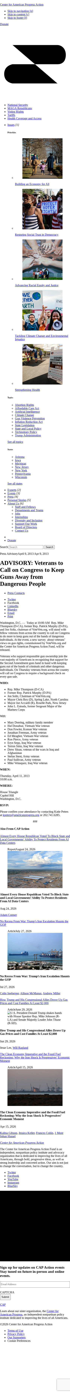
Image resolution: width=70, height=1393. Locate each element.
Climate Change (24, 415)
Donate (4, 24)
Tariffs (11, 115)
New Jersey (22, 467)
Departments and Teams (29, 510)
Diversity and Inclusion (28, 520)
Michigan (20, 463)
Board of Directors (26, 527)
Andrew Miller (51, 993)
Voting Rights (15, 111)
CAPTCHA (7, 1292)
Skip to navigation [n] (20, 11)
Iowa (18, 460)
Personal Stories (16, 500)
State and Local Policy (28, 428)
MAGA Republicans (19, 108)
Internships (21, 517)
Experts (11, 490)
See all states (14, 483)
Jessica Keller (27, 1133)
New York (21, 470)
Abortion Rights (24, 405)
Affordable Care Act (27, 408)
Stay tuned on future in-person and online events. (32, 1271)
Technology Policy (26, 432)
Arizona (19, 456)
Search (4, 547)
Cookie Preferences (18, 1340)
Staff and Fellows (25, 506)
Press (10, 496)
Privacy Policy (16, 1334)
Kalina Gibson (8, 1133)
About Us (13, 503)
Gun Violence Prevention (30, 418)
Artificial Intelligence (27, 411)
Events (11, 493)
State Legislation (25, 425)
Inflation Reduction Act (29, 421)
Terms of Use (15, 1330)
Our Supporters (16, 1337)
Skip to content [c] (18, 14)
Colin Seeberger (9, 993)
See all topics (15, 441)
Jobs (17, 513)
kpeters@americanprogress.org (21, 815)
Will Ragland (20, 1047)
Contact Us (21, 530)
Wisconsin (21, 477)
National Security (17, 104)
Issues (11, 124)
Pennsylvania (23, 473)
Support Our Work (26, 523)
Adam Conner (8, 915)
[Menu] (35, 98)
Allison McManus (30, 993)
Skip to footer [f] (17, 17)
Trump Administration (28, 435)
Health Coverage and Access (24, 118)
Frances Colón (44, 1133)
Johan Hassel (7, 1136)
